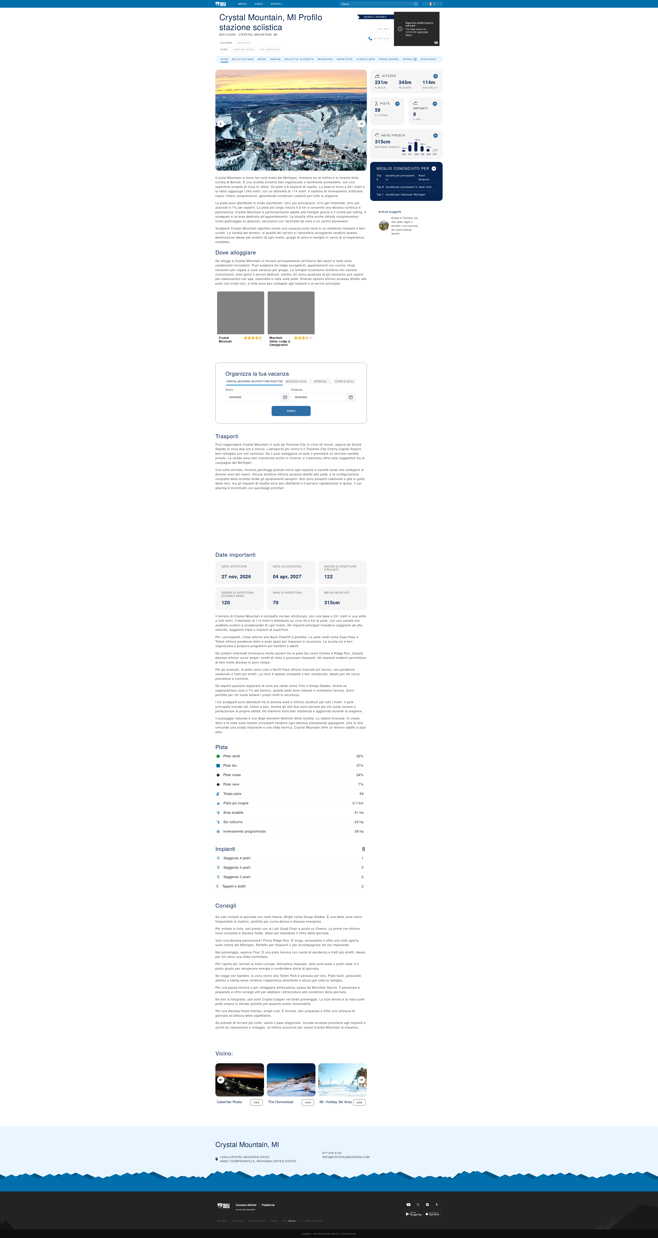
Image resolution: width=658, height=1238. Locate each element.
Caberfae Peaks (243, 49)
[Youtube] (408, 1204)
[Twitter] (418, 1204)
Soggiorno (428, 59)
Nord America (424, 177)
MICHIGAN (227, 34)
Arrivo (229, 390)
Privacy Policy (237, 1221)
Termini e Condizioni (256, 1221)
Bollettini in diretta (299, 59)
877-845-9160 (381, 38)
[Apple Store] (432, 1213)
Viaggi (258, 3)
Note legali (222, 1221)
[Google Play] (414, 1213)
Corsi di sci (343, 381)
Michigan (244, 42)
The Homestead (270, 49)
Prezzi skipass (389, 59)
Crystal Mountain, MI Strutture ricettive (254, 381)
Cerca (291, 410)
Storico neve (366, 59)
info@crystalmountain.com (346, 1157)
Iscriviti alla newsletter (245, 1209)
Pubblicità (268, 1205)
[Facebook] (437, 1204)
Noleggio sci (295, 381)
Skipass (408, 59)
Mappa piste (345, 59)
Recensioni (325, 59)
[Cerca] (415, 3)
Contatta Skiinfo (246, 1205)
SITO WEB (383, 29)
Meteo (242, 3)
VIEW (256, 1102)
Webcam (275, 59)
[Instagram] (427, 1204)
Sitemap (274, 1221)
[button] (291, 518)
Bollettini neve (243, 59)
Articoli (276, 3)
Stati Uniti (425, 187)
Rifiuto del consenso (313, 1221)
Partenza (297, 390)
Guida (224, 59)
